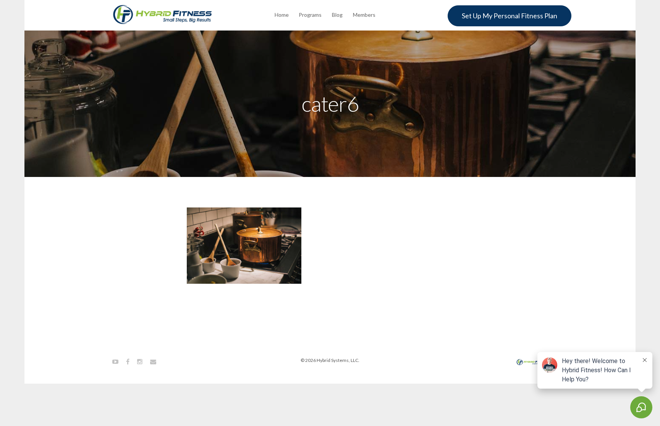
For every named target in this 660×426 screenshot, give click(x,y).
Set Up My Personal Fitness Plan (509, 15)
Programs (310, 14)
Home (282, 14)
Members (364, 14)
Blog (337, 14)
